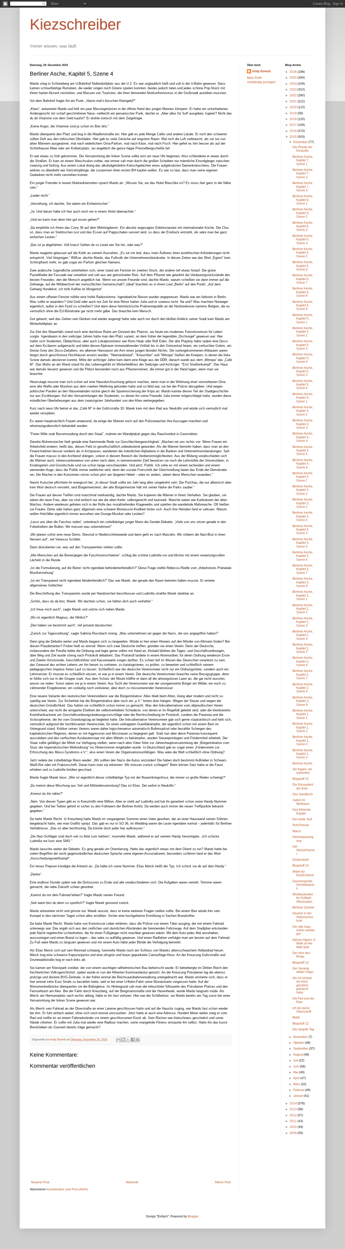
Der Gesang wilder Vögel (302, 970)
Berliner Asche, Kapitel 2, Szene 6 (302, 661)
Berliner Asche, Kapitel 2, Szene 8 (302, 701)
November (300, 1037)
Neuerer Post (40, 1182)
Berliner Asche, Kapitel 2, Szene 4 (302, 635)
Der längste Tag (303, 1029)
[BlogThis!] (123, 1039)
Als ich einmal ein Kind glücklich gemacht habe (302, 985)
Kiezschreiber (75, 24)
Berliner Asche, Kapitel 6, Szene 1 (302, 199)
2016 (294, 131)
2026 (294, 72)
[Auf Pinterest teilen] (137, 1039)
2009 (294, 1133)
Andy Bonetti (261, 71)
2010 (294, 1127)
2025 (294, 77)
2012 (294, 1115)
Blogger (193, 1216)
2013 (294, 1109)
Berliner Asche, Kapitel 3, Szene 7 (302, 569)
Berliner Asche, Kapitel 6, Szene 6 (302, 265)
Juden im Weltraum (300, 801)
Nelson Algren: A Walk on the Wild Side (303, 943)
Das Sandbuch (302, 794)
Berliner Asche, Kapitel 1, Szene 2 (302, 727)
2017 (294, 125)
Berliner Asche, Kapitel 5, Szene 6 (302, 384)
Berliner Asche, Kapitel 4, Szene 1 (302, 397)
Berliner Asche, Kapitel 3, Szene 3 (302, 516)
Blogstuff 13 (300, 962)
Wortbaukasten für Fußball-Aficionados (302, 898)
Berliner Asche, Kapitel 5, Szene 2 (302, 331)
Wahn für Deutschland (303, 873)
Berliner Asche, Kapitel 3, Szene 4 (302, 529)
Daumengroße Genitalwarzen (303, 884)
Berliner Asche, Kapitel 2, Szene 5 (302, 648)
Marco (296, 831)
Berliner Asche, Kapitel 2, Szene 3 (302, 622)
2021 (294, 101)
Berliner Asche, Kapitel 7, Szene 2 (302, 173)
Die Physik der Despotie (302, 148)
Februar (299, 1090)
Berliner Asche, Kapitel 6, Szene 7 (302, 279)
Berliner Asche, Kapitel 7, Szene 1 (302, 160)
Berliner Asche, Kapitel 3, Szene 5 (302, 542)
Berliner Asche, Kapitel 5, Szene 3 (302, 344)
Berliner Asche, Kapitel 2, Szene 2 (302, 608)
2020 (294, 107)
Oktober (299, 1042)
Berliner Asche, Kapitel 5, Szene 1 (302, 318)
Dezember (300, 142)
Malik (296, 1017)
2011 (294, 1121)
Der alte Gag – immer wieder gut (303, 930)
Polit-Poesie (300, 825)
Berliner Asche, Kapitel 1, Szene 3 (302, 740)
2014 (294, 1103)
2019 (294, 113)
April (296, 1078)
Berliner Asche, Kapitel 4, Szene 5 (302, 450)
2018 (294, 119)
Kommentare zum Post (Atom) (67, 1189)
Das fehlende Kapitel (301, 811)
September (301, 1048)
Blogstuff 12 (300, 1023)
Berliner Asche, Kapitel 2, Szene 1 (302, 595)
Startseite (132, 1182)
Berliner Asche (302, 763)
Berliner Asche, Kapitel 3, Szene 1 (302, 490)
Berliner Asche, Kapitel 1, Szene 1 (302, 714)
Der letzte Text (302, 819)
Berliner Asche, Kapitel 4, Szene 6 (302, 463)
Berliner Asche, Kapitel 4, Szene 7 (302, 476)
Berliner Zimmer (303, 907)
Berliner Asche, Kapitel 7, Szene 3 (302, 186)
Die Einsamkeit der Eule (302, 786)
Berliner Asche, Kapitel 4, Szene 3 (302, 424)
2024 (294, 83)
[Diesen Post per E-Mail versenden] (118, 1039)
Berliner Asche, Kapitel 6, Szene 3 (302, 226)
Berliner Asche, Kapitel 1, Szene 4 (302, 753)
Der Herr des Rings (301, 954)
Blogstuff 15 (300, 779)
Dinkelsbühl (300, 859)
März (297, 1084)
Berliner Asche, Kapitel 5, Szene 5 (302, 371)
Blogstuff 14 (300, 865)
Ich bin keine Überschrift (301, 1009)
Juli (296, 1060)
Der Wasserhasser (303, 850)
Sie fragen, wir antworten (302, 771)
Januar (298, 1096)
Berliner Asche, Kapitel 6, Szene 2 (302, 213)
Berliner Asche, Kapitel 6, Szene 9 (302, 305)
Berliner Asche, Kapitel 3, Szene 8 (302, 582)
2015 (294, 137)
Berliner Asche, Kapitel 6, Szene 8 (302, 292)
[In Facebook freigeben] (132, 1039)
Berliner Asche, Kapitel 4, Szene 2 (302, 410)
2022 (294, 95)
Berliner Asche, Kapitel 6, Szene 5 (302, 252)
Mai (296, 1072)
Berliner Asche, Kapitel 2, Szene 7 (302, 674)
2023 (294, 89)
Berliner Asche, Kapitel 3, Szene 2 (302, 503)
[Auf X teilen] (128, 1039)
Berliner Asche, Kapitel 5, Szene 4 (302, 358)
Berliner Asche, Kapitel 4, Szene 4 (302, 437)
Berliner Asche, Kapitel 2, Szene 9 (302, 688)
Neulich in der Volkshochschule (302, 917)
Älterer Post (223, 1182)
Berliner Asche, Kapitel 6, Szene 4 (302, 239)
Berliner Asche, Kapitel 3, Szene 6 (302, 556)
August (298, 1054)
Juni (296, 1066)
